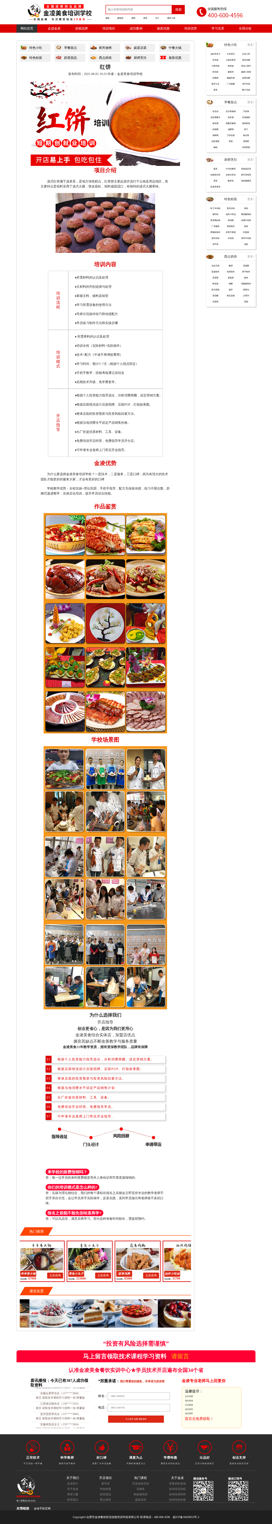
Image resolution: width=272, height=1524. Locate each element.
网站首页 (27, 28)
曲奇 (246, 278)
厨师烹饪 (140, 57)
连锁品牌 (81, 28)
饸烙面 (215, 78)
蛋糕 (246, 301)
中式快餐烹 (231, 169)
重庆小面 (171, 18)
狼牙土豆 (215, 84)
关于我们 (72, 1478)
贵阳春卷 (246, 123)
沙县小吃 (246, 54)
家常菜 (105, 1483)
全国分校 (245, 28)
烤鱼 (145, 18)
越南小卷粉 (246, 72)
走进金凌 (54, 28)
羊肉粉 (231, 238)
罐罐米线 (231, 78)
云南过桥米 (231, 60)
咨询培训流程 (177, 1489)
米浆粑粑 (246, 147)
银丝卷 (246, 135)
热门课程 (140, 1478)
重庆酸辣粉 (246, 214)
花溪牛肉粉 (246, 220)
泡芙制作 (231, 272)
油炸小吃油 (231, 214)
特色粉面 (35, 57)
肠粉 (108, 18)
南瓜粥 (215, 123)
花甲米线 (246, 84)
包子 (157, 18)
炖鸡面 (231, 220)
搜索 (178, 9)
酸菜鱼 (231, 181)
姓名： (103, 1396)
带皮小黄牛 (246, 66)
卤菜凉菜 (140, 47)
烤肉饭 (231, 66)
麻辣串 (231, 72)
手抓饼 (246, 111)
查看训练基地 (177, 1483)
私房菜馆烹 (215, 187)
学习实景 (217, 28)
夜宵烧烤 (105, 47)
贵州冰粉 (231, 208)
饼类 (231, 141)
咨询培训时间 (177, 1494)
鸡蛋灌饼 (215, 141)
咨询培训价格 (177, 1499)
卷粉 (246, 208)
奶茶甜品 (70, 57)
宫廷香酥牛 (215, 117)
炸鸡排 (215, 72)
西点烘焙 (105, 57)
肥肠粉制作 (215, 232)
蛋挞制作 (215, 272)
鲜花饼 (215, 284)
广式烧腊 (231, 84)
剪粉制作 (231, 226)
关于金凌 (72, 1489)
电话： (103, 1407)
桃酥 (231, 284)
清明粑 (246, 141)
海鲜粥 (215, 135)
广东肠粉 (215, 226)
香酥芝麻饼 (231, 123)
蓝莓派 (231, 278)
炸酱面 (246, 232)
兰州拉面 (231, 135)
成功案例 (136, 28)
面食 (246, 226)
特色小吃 (35, 47)
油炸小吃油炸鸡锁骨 (136, 1274)
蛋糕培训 (140, 1499)
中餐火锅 (175, 47)
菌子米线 (246, 90)
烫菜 (215, 181)
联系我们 (72, 1499)
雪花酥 (215, 296)
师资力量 (72, 1494)
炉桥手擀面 (231, 232)
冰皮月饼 (215, 266)
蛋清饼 (215, 278)
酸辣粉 (120, 18)
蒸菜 (215, 169)
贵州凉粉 (215, 238)
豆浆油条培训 (140, 1483)
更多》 (251, 44)
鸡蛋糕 (215, 301)
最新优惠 (163, 28)
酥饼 (231, 266)
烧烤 (133, 18)
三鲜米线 (215, 66)
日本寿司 (231, 54)
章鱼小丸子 (40, 1273)
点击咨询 (66, 1275)
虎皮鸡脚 (246, 60)
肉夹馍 (231, 117)
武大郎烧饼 (231, 111)
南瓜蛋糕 (231, 296)
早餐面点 (70, 47)
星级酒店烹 (246, 169)
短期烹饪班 (215, 175)
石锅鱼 (140, 1489)
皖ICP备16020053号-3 (186, 1517)
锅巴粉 (215, 214)
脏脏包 (246, 290)
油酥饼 (231, 129)
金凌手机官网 (42, 1508)
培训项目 (108, 28)
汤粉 (246, 244)
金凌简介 (72, 1483)
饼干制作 (246, 272)
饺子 (246, 129)
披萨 (231, 290)
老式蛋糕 (215, 290)
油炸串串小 (215, 54)
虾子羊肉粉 (215, 208)
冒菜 (215, 90)
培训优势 (190, 28)
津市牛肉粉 (246, 238)
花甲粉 (215, 244)
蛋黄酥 (246, 266)
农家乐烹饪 (231, 175)
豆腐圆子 (184, 1273)
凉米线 (215, 60)
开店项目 (105, 1478)
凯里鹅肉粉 (215, 220)
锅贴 (215, 147)
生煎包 (215, 111)
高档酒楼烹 (246, 181)
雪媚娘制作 (246, 284)
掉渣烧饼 (246, 117)
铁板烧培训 (141, 1494)
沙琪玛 (246, 296)
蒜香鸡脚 (88, 1273)
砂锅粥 (215, 129)
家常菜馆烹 (246, 175)
